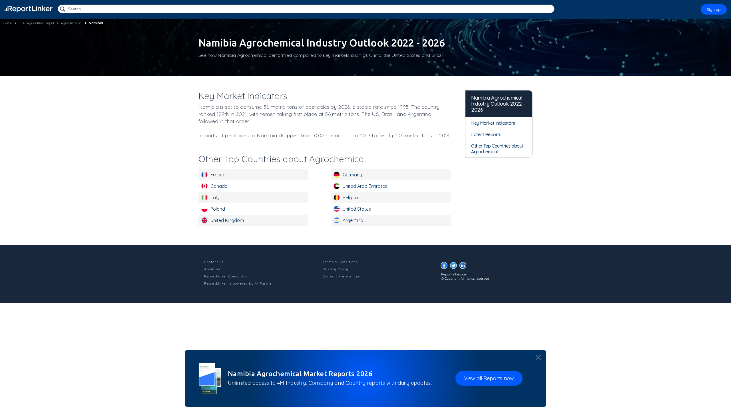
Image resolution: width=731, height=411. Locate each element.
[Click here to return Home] (28, 9)
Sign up (714, 9)
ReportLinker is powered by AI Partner (238, 283)
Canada (219, 186)
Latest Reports (486, 134)
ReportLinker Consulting (226, 276)
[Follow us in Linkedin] (464, 267)
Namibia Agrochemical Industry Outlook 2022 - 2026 (498, 103)
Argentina (353, 220)
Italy (214, 197)
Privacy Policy (335, 269)
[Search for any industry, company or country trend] (63, 9)
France (217, 175)
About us (212, 269)
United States (357, 209)
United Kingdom (227, 220)
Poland (217, 209)
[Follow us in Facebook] (445, 267)
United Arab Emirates (365, 186)
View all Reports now (489, 378)
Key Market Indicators (493, 123)
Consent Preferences (341, 276)
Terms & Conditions (340, 262)
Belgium (351, 197)
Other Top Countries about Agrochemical (497, 148)
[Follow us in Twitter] (455, 267)
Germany (352, 175)
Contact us (214, 262)
